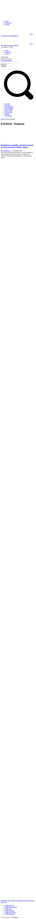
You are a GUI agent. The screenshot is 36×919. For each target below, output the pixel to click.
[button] (18, 100)
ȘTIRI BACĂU (9, 905)
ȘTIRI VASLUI (9, 914)
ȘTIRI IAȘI (8, 909)
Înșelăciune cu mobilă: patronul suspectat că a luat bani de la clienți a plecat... (17, 146)
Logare (3, 60)
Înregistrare (8, 60)
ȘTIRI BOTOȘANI (11, 907)
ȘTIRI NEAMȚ (9, 910)
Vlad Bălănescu (5, 151)
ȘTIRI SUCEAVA (10, 912)
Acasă (3, 119)
